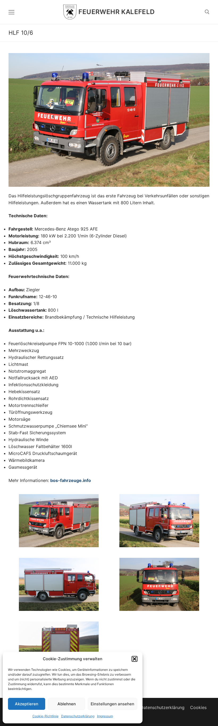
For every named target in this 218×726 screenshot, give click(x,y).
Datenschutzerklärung (77, 716)
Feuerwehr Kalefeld (116, 12)
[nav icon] (11, 12)
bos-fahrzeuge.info (70, 480)
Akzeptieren (26, 703)
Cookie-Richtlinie (45, 716)
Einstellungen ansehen (112, 703)
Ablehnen (66, 703)
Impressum (105, 716)
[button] (134, 659)
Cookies (198, 707)
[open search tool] (207, 12)
